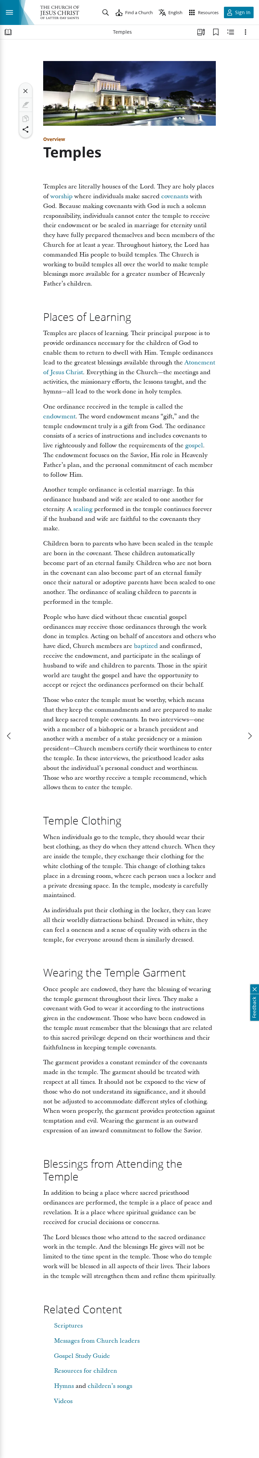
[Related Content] (230, 32)
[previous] (9, 736)
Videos (63, 1401)
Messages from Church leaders (97, 1341)
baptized (146, 646)
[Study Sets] (201, 32)
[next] (249, 736)
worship (61, 196)
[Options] (245, 32)
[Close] (25, 91)
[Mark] (25, 104)
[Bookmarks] (216, 32)
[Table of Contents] (8, 32)
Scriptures (68, 1325)
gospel (194, 445)
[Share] (25, 129)
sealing (82, 509)
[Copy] (25, 118)
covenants (174, 196)
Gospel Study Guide (82, 1356)
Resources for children (85, 1371)
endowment (59, 416)
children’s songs (110, 1386)
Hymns (64, 1386)
